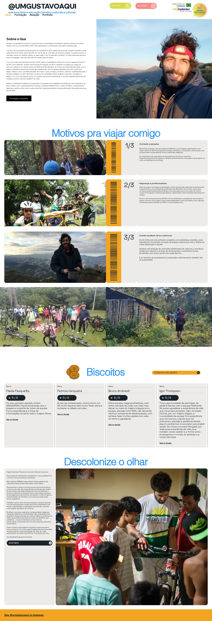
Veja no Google (12, 420)
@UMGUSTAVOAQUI (42, 6)
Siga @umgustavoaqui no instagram (24, 615)
